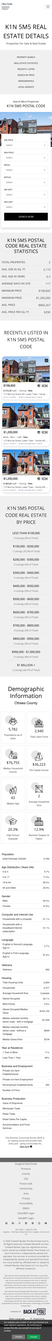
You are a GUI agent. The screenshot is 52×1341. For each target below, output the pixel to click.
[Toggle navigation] (48, 7)
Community (26, 1188)
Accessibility (26, 1203)
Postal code (26, 1183)
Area (26, 1193)
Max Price (9, 152)
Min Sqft (8, 189)
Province (26, 1168)
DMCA (26, 1208)
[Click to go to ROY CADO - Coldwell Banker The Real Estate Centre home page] (6, 6)
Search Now (26, 216)
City (26, 1178)
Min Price (8, 140)
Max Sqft (8, 202)
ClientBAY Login (26, 1213)
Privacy (26, 1198)
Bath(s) (7, 177)
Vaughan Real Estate (26, 1163)
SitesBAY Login (26, 1218)
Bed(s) (7, 165)
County (26, 1173)
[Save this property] (46, 360)
